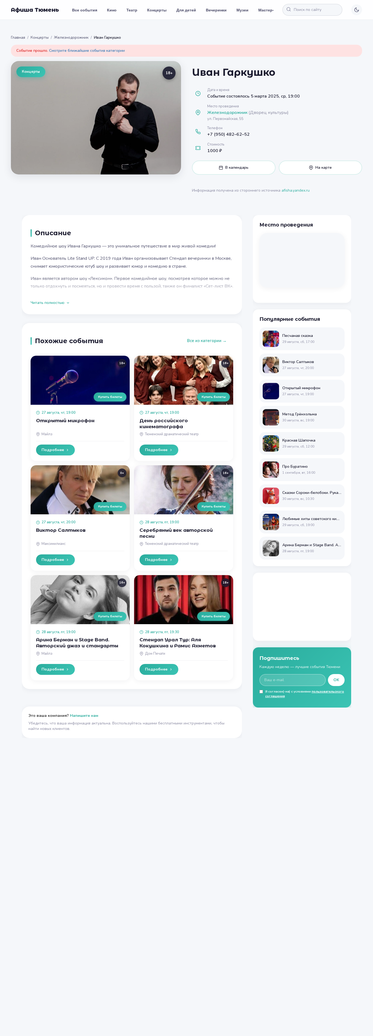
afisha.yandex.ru (296, 190)
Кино (112, 10)
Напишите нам (84, 715)
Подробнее (53, 449)
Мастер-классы (273, 10)
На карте (323, 167)
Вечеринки (216, 10)
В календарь (236, 167)
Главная (18, 37)
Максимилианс (54, 543)
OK (336, 679)
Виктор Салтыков (60, 530)
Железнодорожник (71, 37)
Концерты (157, 10)
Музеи (242, 10)
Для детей (186, 10)
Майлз (47, 434)
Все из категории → (207, 340)
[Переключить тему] (356, 9)
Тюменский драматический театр (172, 434)
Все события (84, 10)
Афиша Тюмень (35, 10)
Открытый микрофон (65, 420)
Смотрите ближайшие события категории (87, 50)
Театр (131, 10)
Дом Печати (155, 653)
